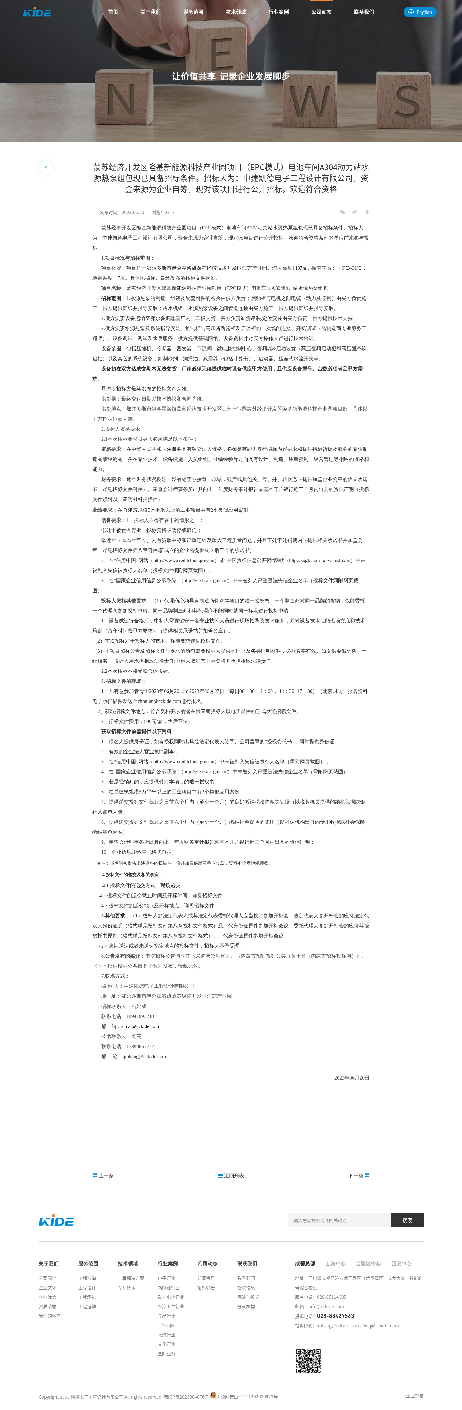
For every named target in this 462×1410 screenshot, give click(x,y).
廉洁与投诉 (248, 1297)
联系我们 (364, 11)
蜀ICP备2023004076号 (186, 1396)
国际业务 (166, 1353)
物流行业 (166, 1334)
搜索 (407, 1220)
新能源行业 (169, 1287)
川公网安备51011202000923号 (247, 1396)
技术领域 (236, 11)
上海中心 (336, 1263)
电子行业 (166, 1278)
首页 (113, 11)
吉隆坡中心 (368, 1263)
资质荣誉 (47, 1306)
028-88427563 (335, 1315)
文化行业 (166, 1344)
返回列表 (233, 1175)
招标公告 (206, 1287)
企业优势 (47, 1297)
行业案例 (279, 11)
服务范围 (193, 11)
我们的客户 (50, 1316)
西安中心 (401, 1263)
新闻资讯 (206, 1278)
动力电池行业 (171, 1297)
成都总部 (305, 1263)
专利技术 (126, 1287)
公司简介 (47, 1278)
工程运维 (87, 1306)
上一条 (105, 1175)
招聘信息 (246, 1287)
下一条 (356, 1175)
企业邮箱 (415, 1395)
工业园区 (166, 1325)
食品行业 (166, 1316)
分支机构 (246, 1306)
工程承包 (87, 1297)
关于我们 (150, 11)
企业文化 (47, 1287)
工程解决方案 (131, 1278)
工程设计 (87, 1287)
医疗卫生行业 (171, 1306)
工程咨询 (87, 1278)
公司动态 (321, 11)
